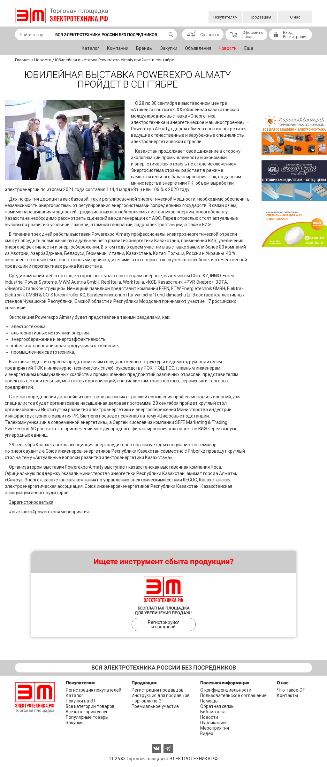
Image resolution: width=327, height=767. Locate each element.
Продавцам (260, 17)
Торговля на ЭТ (148, 700)
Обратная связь (217, 706)
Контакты (287, 695)
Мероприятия (214, 728)
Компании (117, 48)
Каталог (90, 48)
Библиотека (212, 711)
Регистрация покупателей (93, 690)
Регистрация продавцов (158, 690)
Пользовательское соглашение (233, 695)
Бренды (144, 48)
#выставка (20, 511)
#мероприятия (73, 511)
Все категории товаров (90, 706)
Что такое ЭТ (291, 690)
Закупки (168, 48)
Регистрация (295, 36)
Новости (228, 48)
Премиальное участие (155, 706)
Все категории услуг (87, 711)
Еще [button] (248, 48)
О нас (295, 17)
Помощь (209, 700)
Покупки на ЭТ (81, 700)
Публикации (213, 722)
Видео (206, 733)
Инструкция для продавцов (161, 695)
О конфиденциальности (225, 690)
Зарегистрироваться (31, 502)
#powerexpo (45, 511)
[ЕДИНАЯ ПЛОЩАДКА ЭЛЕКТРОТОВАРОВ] (61, 15)
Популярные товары (87, 717)
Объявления (198, 48)
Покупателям (225, 17)
